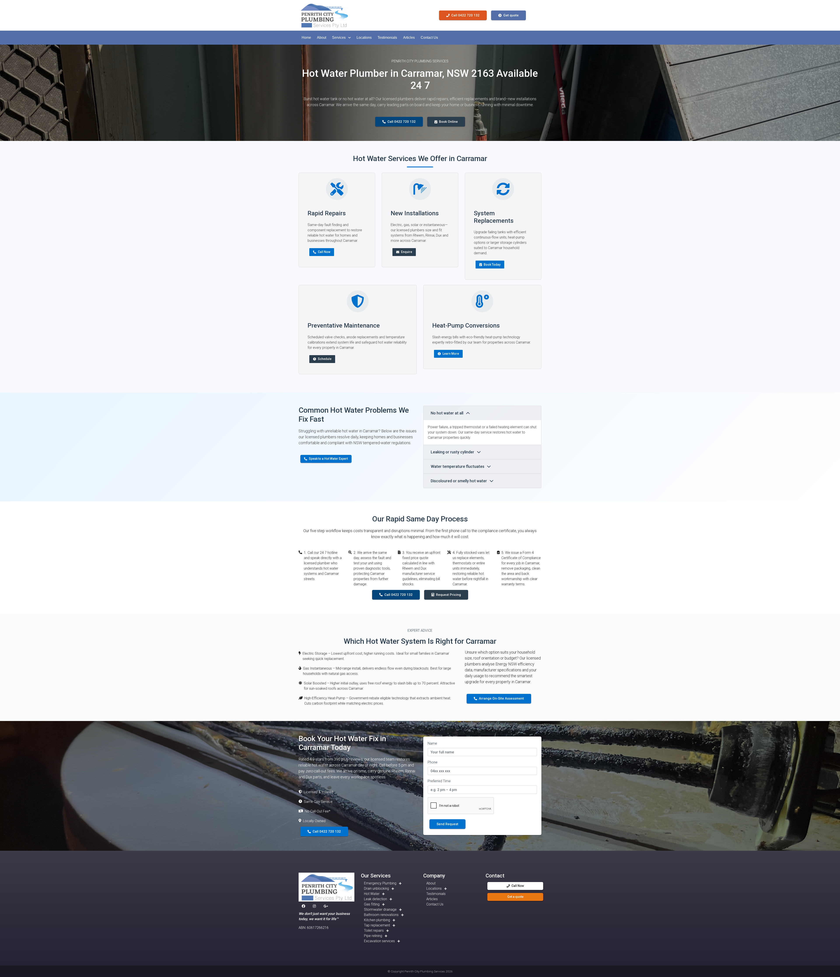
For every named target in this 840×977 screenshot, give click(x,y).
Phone (433, 762)
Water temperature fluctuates (458, 466)
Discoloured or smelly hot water (459, 481)
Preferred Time (439, 781)
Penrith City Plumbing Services (424, 971)
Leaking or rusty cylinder (453, 452)
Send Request (447, 824)
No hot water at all (447, 413)
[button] (306, 37)
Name (432, 743)
